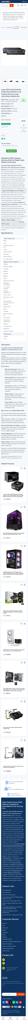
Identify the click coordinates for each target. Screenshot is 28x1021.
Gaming (4, 937)
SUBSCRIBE (21, 994)
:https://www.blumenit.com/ (13, 458)
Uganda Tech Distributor (16, 864)
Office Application (7, 890)
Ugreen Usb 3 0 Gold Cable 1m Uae (11, 901)
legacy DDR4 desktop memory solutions (13, 190)
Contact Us (5, 928)
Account (24, 1019)
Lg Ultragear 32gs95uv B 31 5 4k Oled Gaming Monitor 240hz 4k (12, 907)
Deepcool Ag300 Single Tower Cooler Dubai (12, 904)
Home (3, 27)
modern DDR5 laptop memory (14, 870)
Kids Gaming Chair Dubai (8, 894)
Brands (4, 930)
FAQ (3, 925)
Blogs (3, 934)
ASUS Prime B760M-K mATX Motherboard (9, 911)
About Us (4, 923)
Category (10, 1019)
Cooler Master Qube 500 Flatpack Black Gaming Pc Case (12, 897)
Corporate (4, 932)
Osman (4, 856)
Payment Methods (7, 944)
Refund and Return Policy (9, 946)
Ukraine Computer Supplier (8, 220)
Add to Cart (12, 151)
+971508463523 (6, 858)
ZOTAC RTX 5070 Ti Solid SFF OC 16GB (12, 915)
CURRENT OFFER (7, 939)
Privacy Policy (6, 950)
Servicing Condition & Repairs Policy (11, 941)
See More (3, 115)
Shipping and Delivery (8, 948)
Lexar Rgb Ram (6, 892)
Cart (17, 1019)
